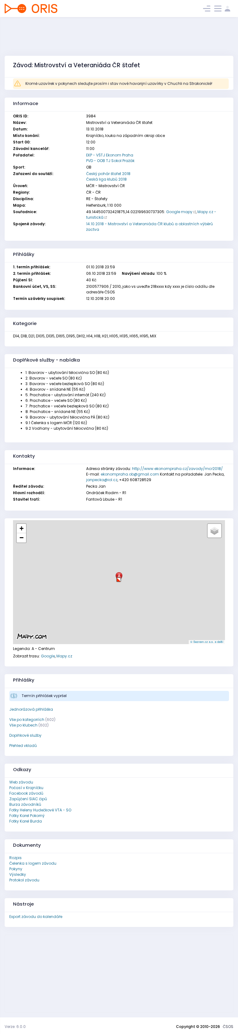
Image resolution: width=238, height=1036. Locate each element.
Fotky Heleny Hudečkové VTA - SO (40, 810)
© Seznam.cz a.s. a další (206, 642)
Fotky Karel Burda (25, 821)
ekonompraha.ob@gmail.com (130, 474)
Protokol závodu (24, 880)
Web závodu (21, 782)
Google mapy (179, 211)
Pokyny (15, 868)
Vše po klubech (23, 725)
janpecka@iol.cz (101, 479)
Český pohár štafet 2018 (108, 173)
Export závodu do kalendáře (35, 916)
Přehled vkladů (23, 745)
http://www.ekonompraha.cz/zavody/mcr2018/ (177, 468)
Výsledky (17, 874)
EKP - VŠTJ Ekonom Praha (109, 155)
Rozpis (15, 857)
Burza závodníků (25, 804)
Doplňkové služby (25, 735)
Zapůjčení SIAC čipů (28, 798)
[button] (118, 577)
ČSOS (228, 1026)
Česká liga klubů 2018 (106, 179)
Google (48, 656)
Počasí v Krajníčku (26, 787)
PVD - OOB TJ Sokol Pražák (110, 160)
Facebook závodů (26, 793)
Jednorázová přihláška (31, 709)
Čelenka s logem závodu (32, 863)
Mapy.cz (64, 656)
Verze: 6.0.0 (15, 1026)
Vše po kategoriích (26, 719)
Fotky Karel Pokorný (27, 815)
